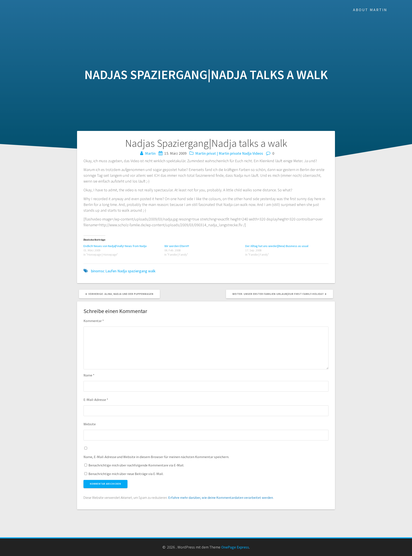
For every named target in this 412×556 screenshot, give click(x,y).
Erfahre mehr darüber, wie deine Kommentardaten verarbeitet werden (220, 497)
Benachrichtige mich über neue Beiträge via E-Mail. (126, 474)
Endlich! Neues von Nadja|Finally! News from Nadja (115, 246)
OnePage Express (235, 547)
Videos (257, 153)
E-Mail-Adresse (95, 399)
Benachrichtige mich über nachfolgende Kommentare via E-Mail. (136, 465)
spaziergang (137, 270)
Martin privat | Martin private (218, 153)
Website (89, 424)
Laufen (111, 270)
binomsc (98, 270)
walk (152, 270)
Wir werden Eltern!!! (176, 246)
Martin (150, 153)
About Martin (370, 9)
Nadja (246, 153)
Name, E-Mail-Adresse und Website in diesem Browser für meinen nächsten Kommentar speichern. (156, 457)
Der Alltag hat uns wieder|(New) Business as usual (276, 246)
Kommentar (93, 321)
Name (88, 375)
